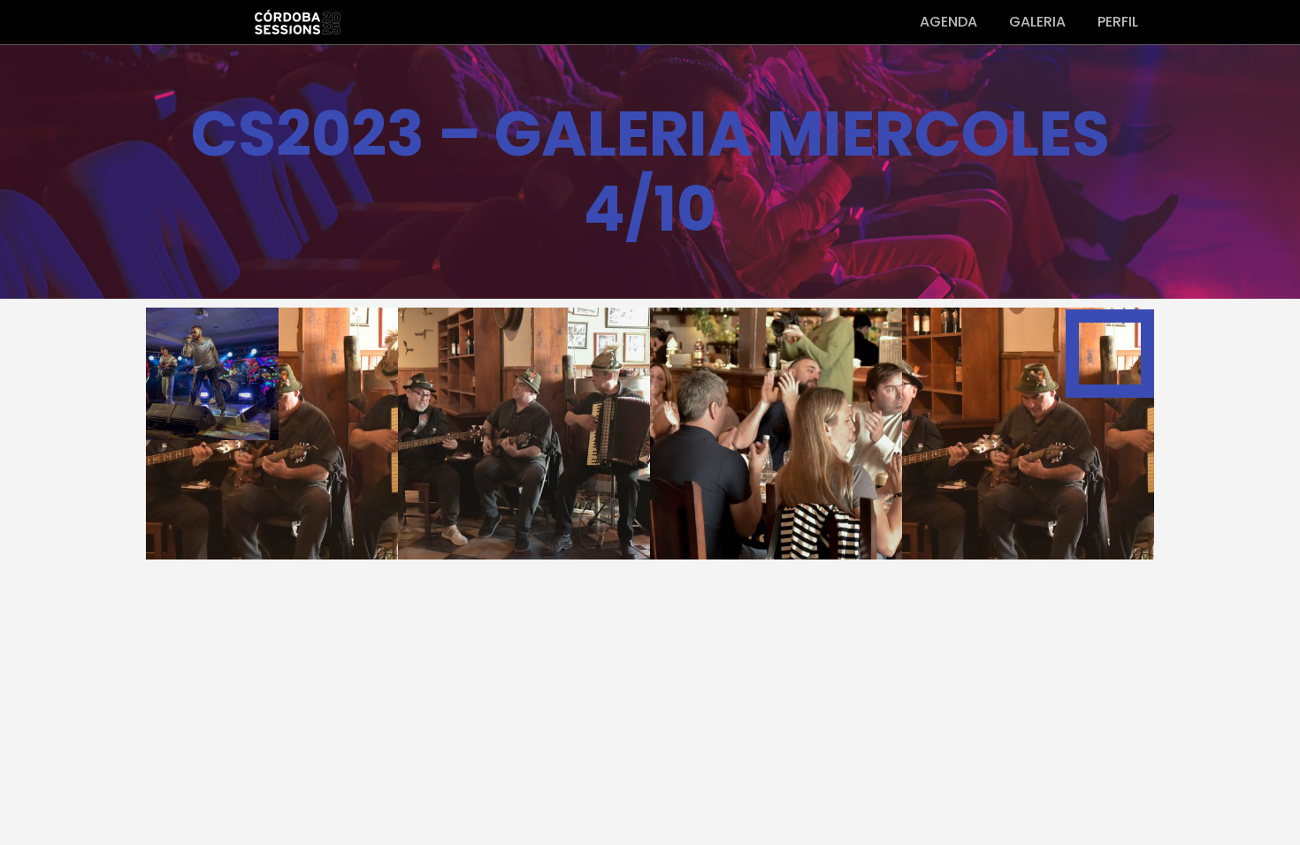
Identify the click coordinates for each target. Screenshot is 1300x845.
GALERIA (1037, 21)
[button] (524, 433)
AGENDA (948, 21)
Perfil (1117, 21)
